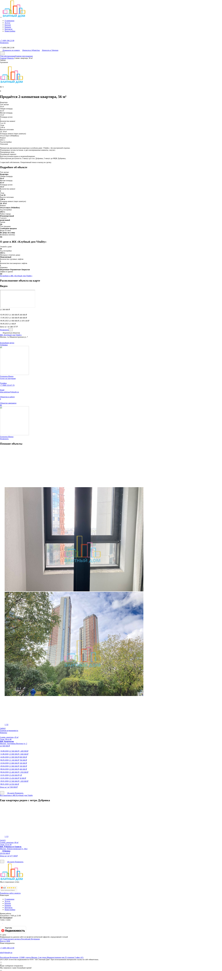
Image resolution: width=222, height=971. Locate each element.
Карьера (8, 27)
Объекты (10, 58)
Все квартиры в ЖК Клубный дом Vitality (16, 795)
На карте (11, 793)
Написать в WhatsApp (31, 50)
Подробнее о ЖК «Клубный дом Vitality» (16, 276)
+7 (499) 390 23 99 (7, 948)
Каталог (8, 25)
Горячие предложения (24, 56)
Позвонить (4, 330)
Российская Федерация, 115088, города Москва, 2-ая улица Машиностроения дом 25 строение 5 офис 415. (42, 957)
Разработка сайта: (10, 893)
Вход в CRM (5, 941)
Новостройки (10, 31)
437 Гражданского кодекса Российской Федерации (20, 939)
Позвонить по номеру (11, 50)
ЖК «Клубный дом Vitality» (11, 335)
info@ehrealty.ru (6, 953)
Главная (3, 58)
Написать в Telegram (50, 50)
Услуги (7, 23)
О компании (9, 21)
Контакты (8, 29)
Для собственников (7, 56)
